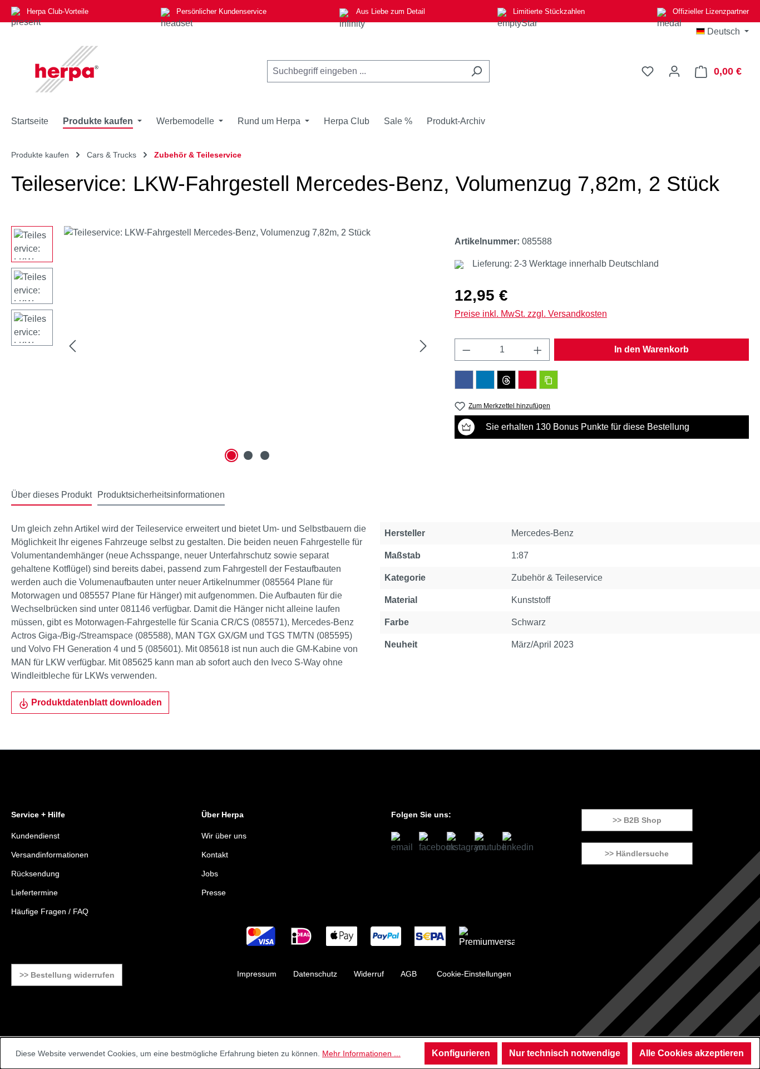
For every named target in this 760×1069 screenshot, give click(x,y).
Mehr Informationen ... (361, 1053)
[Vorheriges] (72, 346)
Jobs (209, 873)
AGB (409, 973)
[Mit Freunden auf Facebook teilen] (464, 380)
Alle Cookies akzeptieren (691, 1053)
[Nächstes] (423, 346)
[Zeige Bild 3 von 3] (264, 455)
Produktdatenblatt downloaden (95, 702)
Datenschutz (315, 973)
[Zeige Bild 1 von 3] (231, 455)
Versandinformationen (49, 854)
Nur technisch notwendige (564, 1053)
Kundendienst (35, 835)
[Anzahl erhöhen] (538, 350)
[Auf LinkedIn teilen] (485, 380)
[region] (221, 345)
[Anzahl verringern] (466, 350)
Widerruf (369, 973)
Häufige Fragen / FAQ (49, 911)
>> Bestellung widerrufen (67, 974)
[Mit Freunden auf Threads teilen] (506, 380)
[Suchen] (476, 71)
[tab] (51, 496)
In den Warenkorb (651, 349)
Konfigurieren (461, 1053)
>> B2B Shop (637, 820)
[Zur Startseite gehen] (66, 69)
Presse (213, 892)
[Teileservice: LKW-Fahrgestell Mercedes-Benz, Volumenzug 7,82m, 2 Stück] (248, 345)
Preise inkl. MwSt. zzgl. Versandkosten (531, 313)
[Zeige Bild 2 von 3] (248, 455)
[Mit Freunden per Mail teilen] (527, 380)
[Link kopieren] (548, 380)
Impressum (257, 973)
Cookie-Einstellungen (474, 973)
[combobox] (365, 71)
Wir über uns (223, 835)
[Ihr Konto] (674, 71)
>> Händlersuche (637, 853)
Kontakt (214, 854)
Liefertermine (34, 892)
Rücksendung (35, 873)
